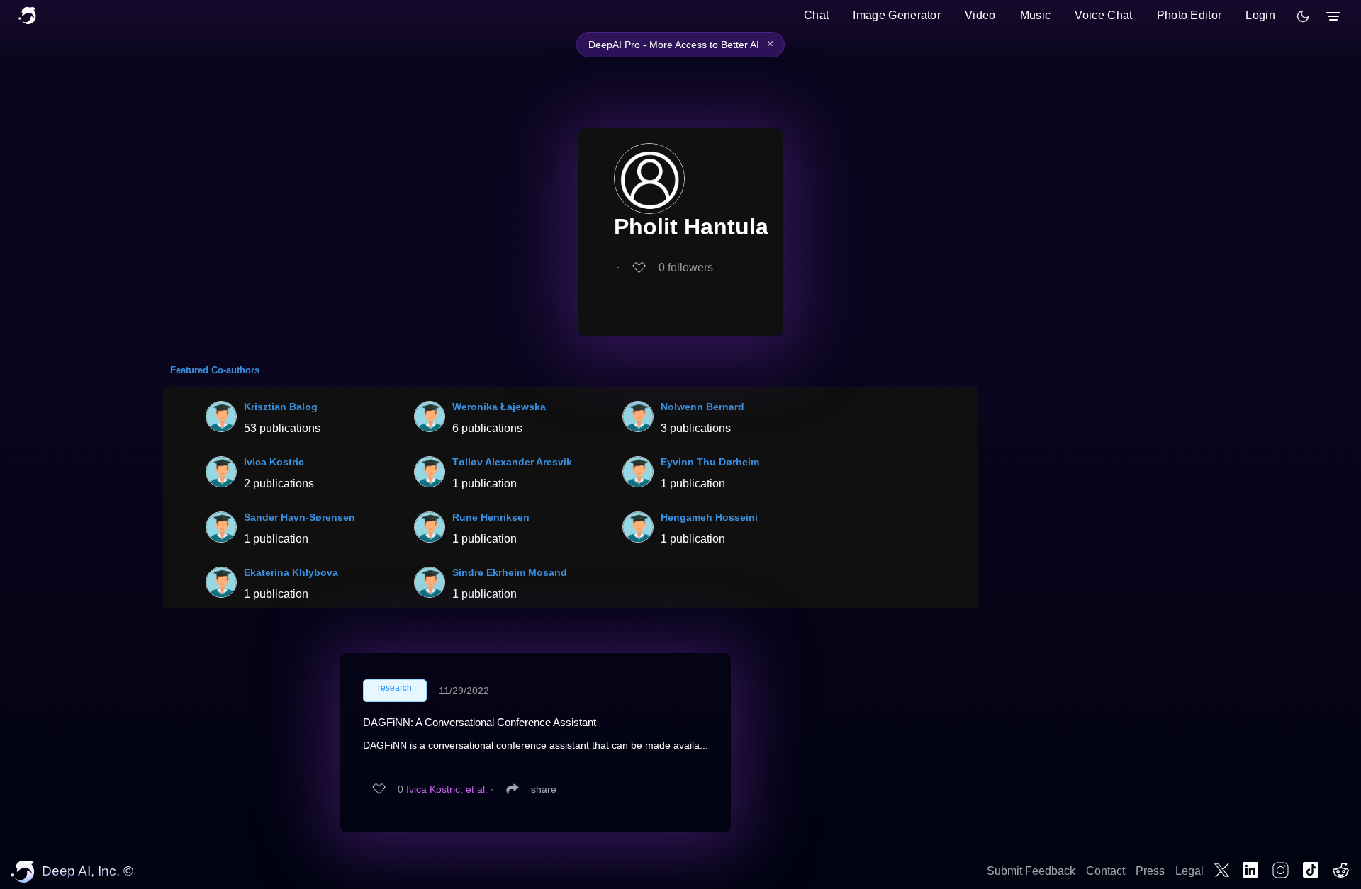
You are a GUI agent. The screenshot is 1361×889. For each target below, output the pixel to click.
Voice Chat (1103, 15)
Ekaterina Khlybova (291, 572)
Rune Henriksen (491, 517)
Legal (1189, 871)
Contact (1105, 871)
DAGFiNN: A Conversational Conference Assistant (479, 722)
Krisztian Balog (281, 406)
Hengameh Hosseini (709, 517)
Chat (816, 15)
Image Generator (897, 15)
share (543, 789)
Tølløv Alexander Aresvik (512, 462)
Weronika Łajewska (499, 406)
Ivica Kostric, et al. (447, 789)
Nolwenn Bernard (702, 406)
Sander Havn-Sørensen (299, 517)
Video (980, 15)
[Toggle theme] (1303, 16)
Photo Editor (1189, 15)
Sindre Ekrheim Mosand (509, 572)
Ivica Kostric (274, 462)
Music (1035, 15)
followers (686, 267)
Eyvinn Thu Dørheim (710, 462)
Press (1150, 871)
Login (1260, 15)
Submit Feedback (1031, 871)
